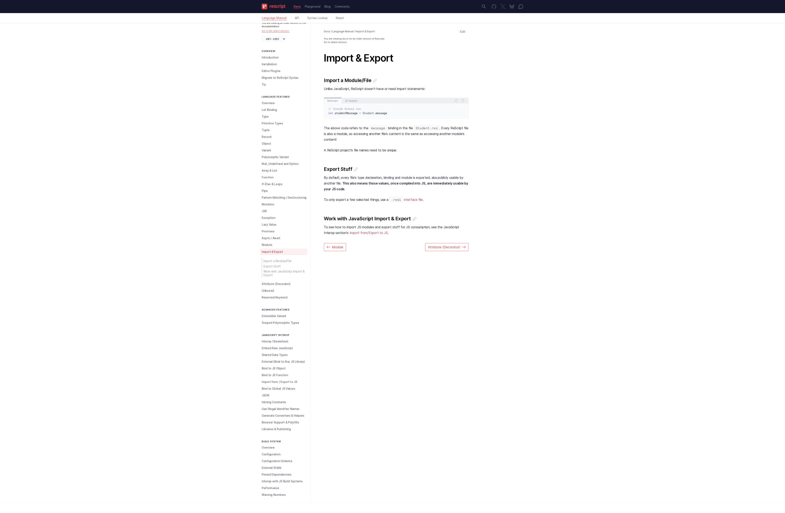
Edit (462, 31)
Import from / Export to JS (279, 382)
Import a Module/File (278, 261)
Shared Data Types (274, 355)
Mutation (268, 204)
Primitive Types (272, 123)
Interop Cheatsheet (275, 341)
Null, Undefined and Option (280, 163)
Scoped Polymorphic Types (280, 322)
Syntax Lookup (317, 18)
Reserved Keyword (274, 297)
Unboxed (268, 290)
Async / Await (271, 238)
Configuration (271, 454)
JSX (264, 211)
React (340, 18)
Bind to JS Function (275, 375)
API (297, 18)
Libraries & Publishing (276, 429)
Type (265, 116)
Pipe (265, 190)
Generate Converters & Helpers (283, 415)
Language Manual (274, 18)
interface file (413, 200)
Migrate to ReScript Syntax (280, 77)
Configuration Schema (277, 461)
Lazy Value (269, 224)
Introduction (270, 57)
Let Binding (269, 109)
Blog (327, 6)
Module (267, 244)
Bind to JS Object (273, 368)
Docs (297, 6)
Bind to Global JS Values (278, 388)
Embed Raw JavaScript (277, 348)
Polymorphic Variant (275, 157)
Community (342, 6)
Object (266, 143)
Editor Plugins (271, 71)
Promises (268, 231)
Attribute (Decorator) (276, 284)
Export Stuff (272, 266)
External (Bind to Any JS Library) (283, 361)
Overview (268, 103)
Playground (312, 6)
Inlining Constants (274, 402)
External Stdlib (271, 467)
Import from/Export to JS (369, 233)
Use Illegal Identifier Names (280, 409)
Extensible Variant (274, 316)
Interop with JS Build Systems (282, 481)
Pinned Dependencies (277, 474)
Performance (270, 488)
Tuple (266, 130)
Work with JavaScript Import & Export (284, 273)
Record (266, 136)
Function (268, 177)
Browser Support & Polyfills (280, 422)
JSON (265, 395)
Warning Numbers (274, 494)
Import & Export (272, 251)
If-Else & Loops (272, 184)
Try (264, 84)
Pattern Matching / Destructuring (284, 197)
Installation (269, 64)
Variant (266, 150)
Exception (268, 217)
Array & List (269, 170)
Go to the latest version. (275, 30)
